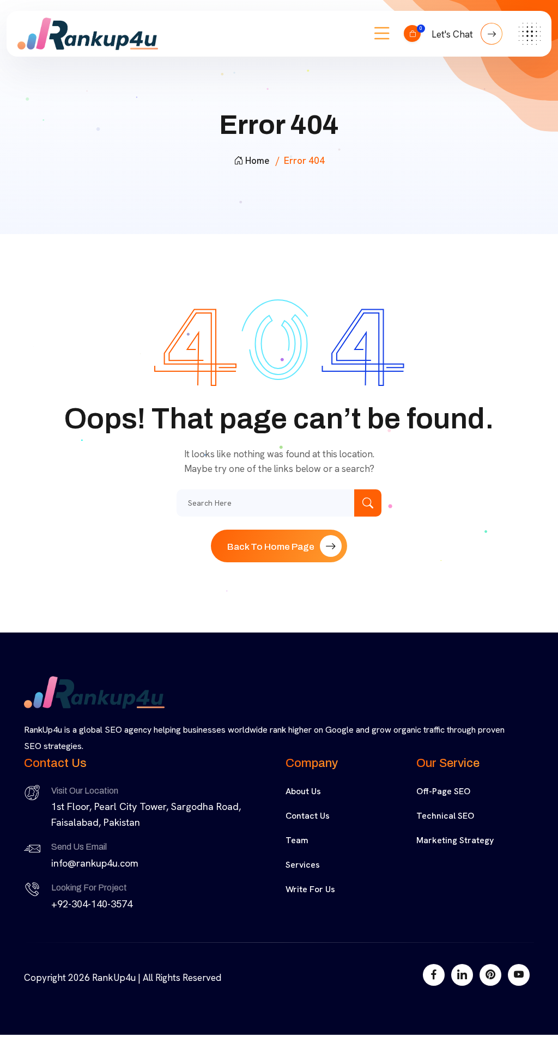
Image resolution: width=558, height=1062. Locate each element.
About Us (303, 791)
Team (297, 840)
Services (303, 864)
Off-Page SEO (443, 791)
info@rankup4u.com (94, 863)
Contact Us (308, 815)
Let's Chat (453, 34)
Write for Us (310, 889)
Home (257, 161)
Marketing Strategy (455, 840)
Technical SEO (445, 815)
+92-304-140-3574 (91, 904)
